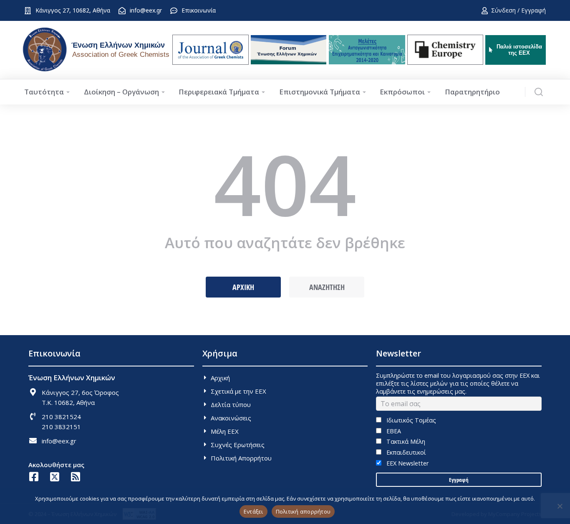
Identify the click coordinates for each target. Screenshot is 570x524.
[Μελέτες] (367, 49)
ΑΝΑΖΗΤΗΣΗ (327, 287)
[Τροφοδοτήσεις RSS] (75, 476)
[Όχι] (559, 506)
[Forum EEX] (288, 49)
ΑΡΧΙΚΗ (243, 287)
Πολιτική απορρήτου (303, 511)
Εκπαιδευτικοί (405, 452)
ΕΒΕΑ (393, 431)
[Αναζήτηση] (539, 92)
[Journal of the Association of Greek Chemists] (210, 49)
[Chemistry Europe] (445, 49)
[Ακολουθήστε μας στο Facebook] (33, 476)
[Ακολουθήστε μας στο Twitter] (54, 476)
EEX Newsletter (406, 463)
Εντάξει (253, 511)
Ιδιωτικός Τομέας (410, 420)
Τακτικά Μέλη (405, 441)
